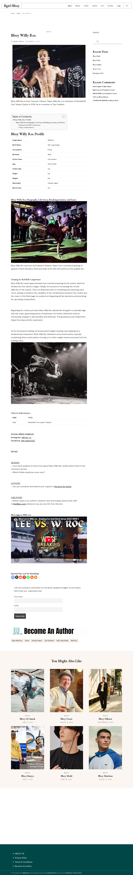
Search (96, 32)
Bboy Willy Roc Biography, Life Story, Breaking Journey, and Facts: (40, 123)
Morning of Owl (98, 73)
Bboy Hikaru (105, 718)
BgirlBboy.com (19, 504)
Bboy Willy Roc (17, 640)
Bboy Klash (96, 56)
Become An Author (63, 486)
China (27, 640)
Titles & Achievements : (26, 127)
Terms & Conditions (23, 862)
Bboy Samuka (97, 65)
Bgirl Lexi (96, 90)
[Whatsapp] (28, 577)
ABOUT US (19, 853)
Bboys (78, 6)
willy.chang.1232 (28, 440)
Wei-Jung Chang (62, 640)
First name (18, 596)
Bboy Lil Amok (27, 718)
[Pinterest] (24, 577)
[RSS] (32, 577)
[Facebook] (13, 577)
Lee (18, 515)
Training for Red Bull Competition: (29, 125)
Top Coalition (49, 640)
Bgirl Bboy (12, 5)
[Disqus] (66, 815)
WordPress (68, 873)
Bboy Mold (66, 775)
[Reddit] (20, 577)
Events (94, 6)
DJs (102, 6)
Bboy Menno (103, 97)
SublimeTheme (52, 873)
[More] (35, 577)
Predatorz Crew (108, 90)
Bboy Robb (96, 60)
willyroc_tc (26, 437)
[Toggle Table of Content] (63, 116)
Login (119, 6)
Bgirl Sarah (18, 41)
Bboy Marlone (105, 775)
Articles (110, 6)
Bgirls (70, 6)
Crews (86, 6)
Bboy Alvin (114, 101)
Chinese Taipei (37, 640)
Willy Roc (74, 640)
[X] (16, 577)
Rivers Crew (97, 69)
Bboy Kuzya (27, 775)
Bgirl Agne (107, 86)
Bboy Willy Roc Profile (22, 120)
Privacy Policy (21, 858)
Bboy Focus (66, 718)
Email (16, 605)
